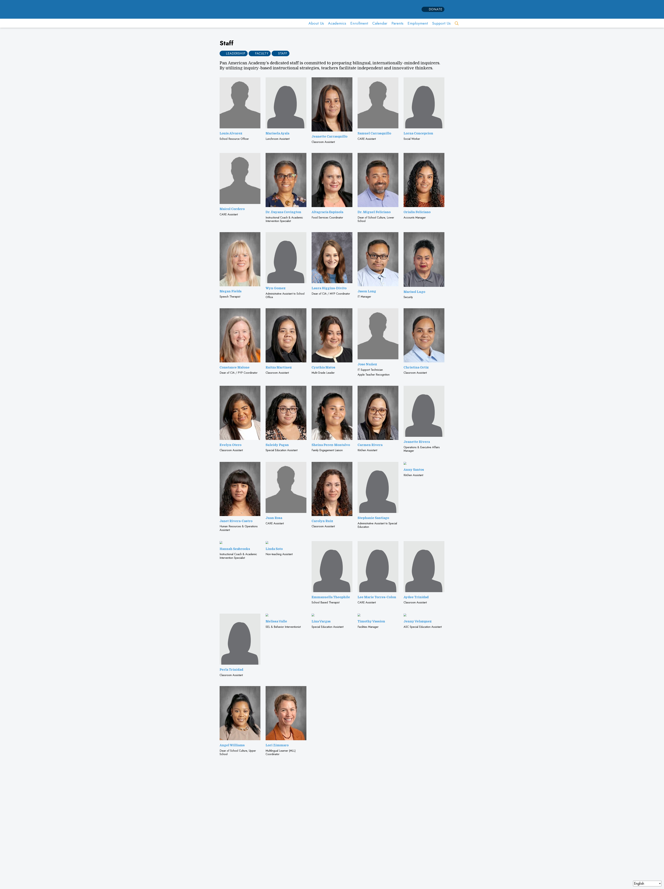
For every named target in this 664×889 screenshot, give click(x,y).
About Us (316, 23)
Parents (397, 23)
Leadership (235, 53)
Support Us (441, 23)
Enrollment (359, 23)
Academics (337, 23)
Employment (418, 23)
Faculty (261, 53)
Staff (282, 53)
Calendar (379, 23)
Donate (435, 9)
